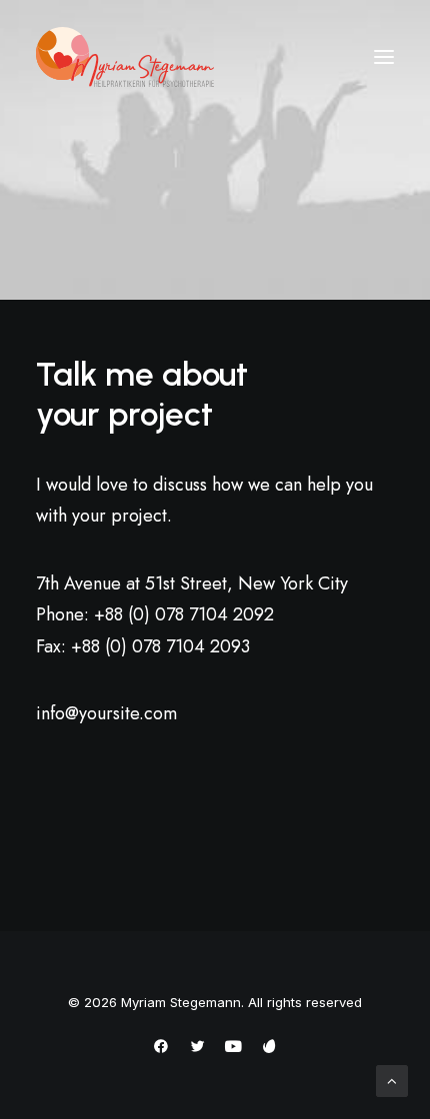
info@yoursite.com (106, 713)
